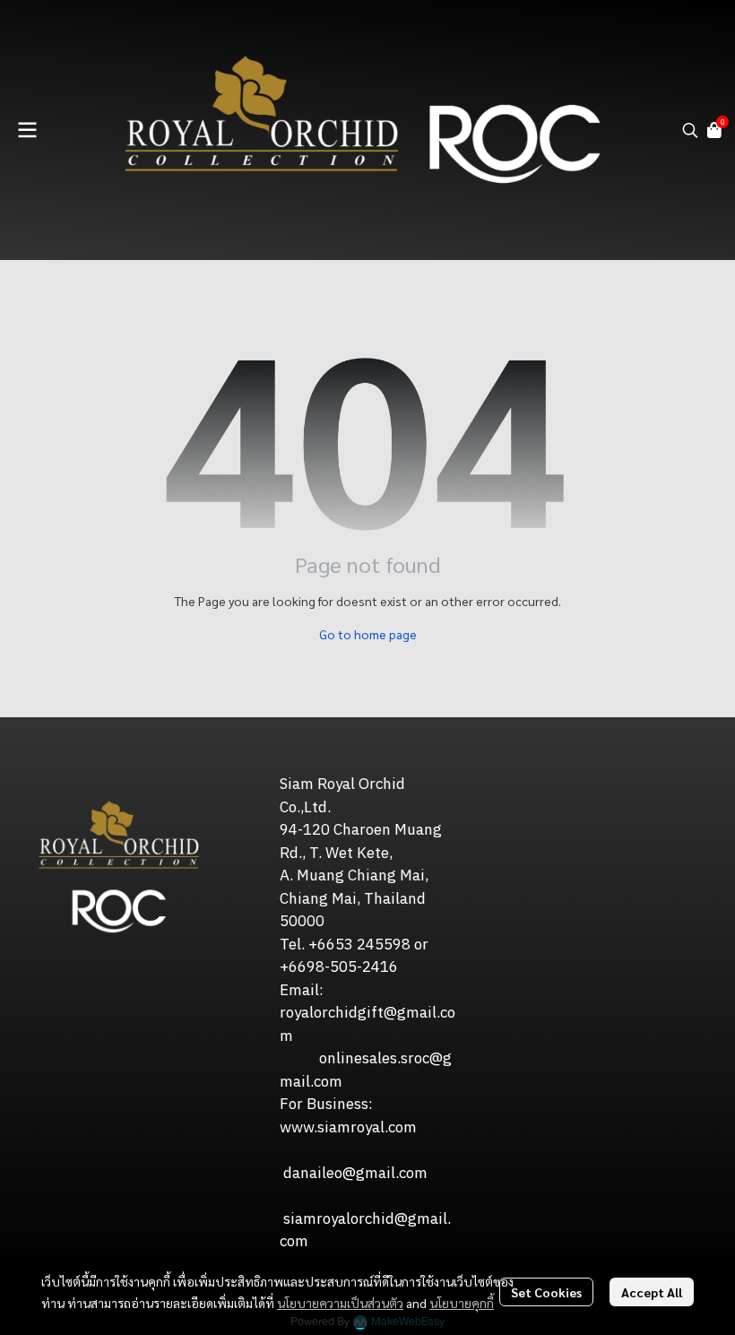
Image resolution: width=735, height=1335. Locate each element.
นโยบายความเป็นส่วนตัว (340, 1303)
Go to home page (368, 634)
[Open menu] (27, 130)
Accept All (651, 1292)
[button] (690, 130)
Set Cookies (546, 1292)
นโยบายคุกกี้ (461, 1303)
